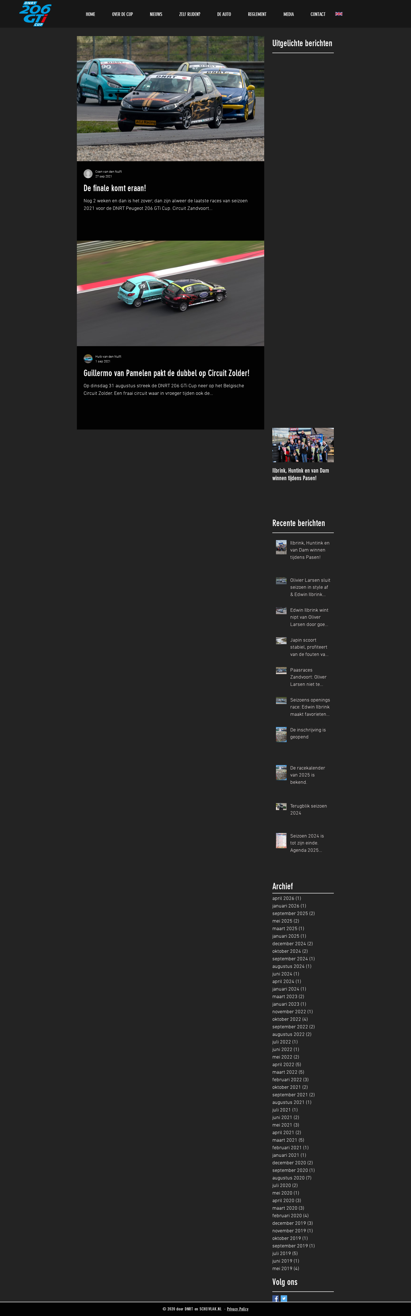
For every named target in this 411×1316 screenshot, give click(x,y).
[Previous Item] (281, 445)
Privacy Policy (238, 1309)
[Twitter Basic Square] (284, 1298)
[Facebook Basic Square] (275, 1298)
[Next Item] (324, 445)
